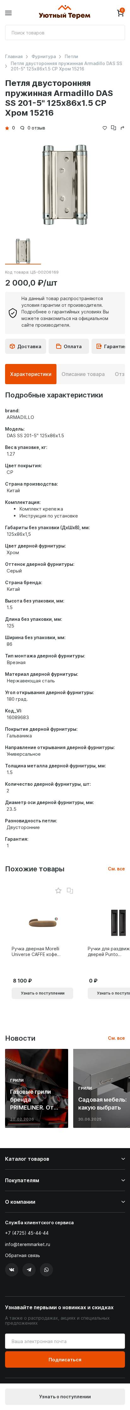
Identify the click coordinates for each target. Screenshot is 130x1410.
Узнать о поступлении (65, 1396)
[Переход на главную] (64, 13)
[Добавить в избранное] (58, 891)
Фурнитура (44, 56)
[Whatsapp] (46, 1269)
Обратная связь (22, 1255)
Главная (14, 56)
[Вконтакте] (11, 1269)
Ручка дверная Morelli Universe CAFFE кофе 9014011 (35, 951)
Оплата (73, 346)
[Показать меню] (8, 13)
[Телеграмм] (29, 1269)
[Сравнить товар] (70, 891)
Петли (71, 56)
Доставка (29, 346)
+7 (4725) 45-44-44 (27, 1233)
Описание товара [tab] (83, 374)
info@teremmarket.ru (27, 1244)
